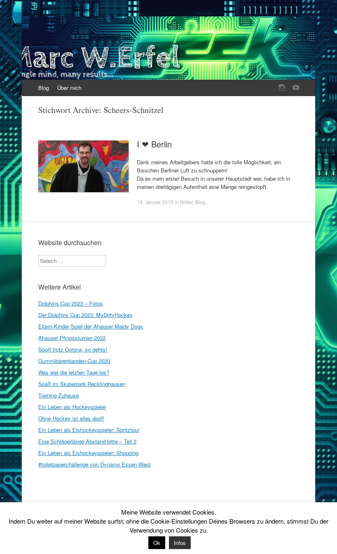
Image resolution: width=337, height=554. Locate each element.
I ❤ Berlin (154, 144)
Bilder (186, 201)
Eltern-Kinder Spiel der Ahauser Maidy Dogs (90, 326)
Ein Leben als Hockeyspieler (72, 407)
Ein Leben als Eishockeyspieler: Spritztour (88, 430)
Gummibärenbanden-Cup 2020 (74, 361)
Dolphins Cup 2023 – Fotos (70, 303)
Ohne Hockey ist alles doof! (71, 418)
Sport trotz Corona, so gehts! (72, 349)
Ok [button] (156, 543)
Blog (43, 88)
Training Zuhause (58, 395)
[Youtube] (296, 88)
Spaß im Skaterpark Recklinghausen (81, 384)
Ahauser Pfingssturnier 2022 (72, 338)
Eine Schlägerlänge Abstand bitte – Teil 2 (87, 441)
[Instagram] (282, 88)
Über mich (69, 88)
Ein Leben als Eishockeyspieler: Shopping (88, 453)
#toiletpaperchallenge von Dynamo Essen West (94, 464)
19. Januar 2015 (155, 201)
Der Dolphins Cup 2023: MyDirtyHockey (85, 315)
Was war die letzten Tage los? (73, 372)
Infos (180, 543)
